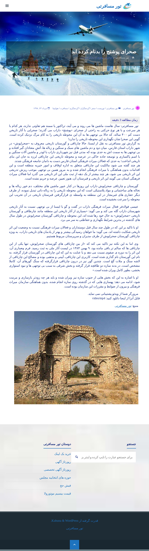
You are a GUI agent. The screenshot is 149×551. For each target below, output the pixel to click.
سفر (93, 108)
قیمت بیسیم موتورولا (57, 493)
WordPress (71, 520)
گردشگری (74, 108)
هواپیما (55, 108)
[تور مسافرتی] (127, 5)
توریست (101, 108)
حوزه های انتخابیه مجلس (55, 477)
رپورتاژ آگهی (63, 461)
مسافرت (64, 108)
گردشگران (85, 108)
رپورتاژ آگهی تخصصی (57, 469)
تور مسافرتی (108, 6)
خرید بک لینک (62, 454)
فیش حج (65, 485)
